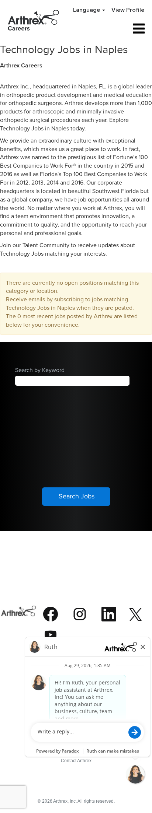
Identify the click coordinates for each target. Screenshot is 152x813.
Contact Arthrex (76, 760)
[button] (124, 28)
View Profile (127, 10)
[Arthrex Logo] (19, 627)
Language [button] (87, 10)
